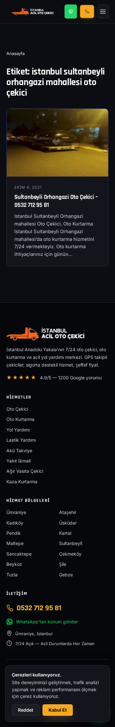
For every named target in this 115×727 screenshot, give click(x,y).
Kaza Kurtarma (21, 481)
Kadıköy (14, 522)
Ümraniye (16, 512)
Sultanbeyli (70, 543)
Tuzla (12, 574)
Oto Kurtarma (20, 419)
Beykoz (14, 564)
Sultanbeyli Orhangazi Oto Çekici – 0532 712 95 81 (56, 201)
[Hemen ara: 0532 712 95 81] (87, 11)
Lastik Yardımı (21, 440)
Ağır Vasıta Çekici (24, 471)
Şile (62, 564)
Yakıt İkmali (18, 460)
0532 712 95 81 (39, 608)
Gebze (66, 574)
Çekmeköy (70, 554)
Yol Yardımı (18, 429)
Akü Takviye (19, 450)
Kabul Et (58, 710)
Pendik (13, 533)
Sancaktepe (19, 554)
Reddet (25, 710)
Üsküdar (68, 522)
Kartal (65, 533)
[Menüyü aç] (103, 11)
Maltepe (15, 543)
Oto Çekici (17, 409)
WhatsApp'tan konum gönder (47, 621)
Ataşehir (67, 512)
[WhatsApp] (71, 11)
